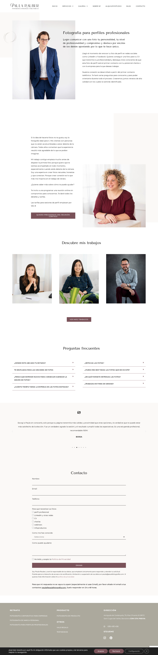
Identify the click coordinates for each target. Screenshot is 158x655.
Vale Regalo (62, 627)
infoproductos (40, 528)
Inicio (54, 6)
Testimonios (62, 632)
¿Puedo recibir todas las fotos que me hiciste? (107, 370)
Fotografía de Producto (68, 616)
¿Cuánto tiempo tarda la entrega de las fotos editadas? (41, 387)
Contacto (140, 6)
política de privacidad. (66, 577)
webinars (38, 525)
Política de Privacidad (61, 559)
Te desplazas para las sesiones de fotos (33, 370)
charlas (37, 522)
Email (34, 489)
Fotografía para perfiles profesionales (29, 625)
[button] (43, 363)
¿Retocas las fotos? (94, 363)
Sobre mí (97, 6)
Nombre (35, 479)
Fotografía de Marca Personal (24, 620)
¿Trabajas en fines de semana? (99, 384)
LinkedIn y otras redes (43, 515)
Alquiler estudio (113, 6)
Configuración (134, 651)
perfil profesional (41, 512)
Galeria (81, 6)
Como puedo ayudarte (41, 543)
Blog (128, 6)
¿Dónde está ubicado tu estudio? (30, 363)
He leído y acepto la (52, 559)
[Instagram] (105, 638)
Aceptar (101, 651)
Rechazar (116, 651)
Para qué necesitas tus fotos (44, 509)
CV (35, 518)
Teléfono (35, 499)
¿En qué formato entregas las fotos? (103, 377)
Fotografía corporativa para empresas (28, 616)
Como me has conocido (42, 533)
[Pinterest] (111, 638)
